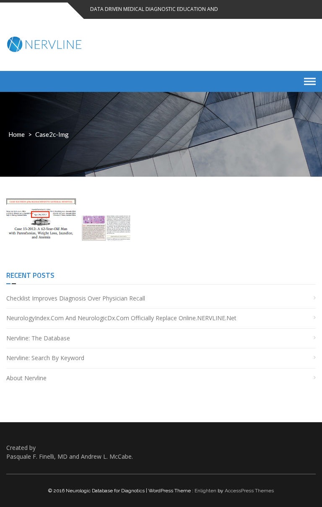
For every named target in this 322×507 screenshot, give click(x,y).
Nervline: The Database (38, 338)
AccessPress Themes (249, 491)
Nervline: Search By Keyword (45, 358)
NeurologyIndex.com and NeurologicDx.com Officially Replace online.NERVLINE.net (121, 318)
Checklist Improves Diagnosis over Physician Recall (75, 298)
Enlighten (205, 491)
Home (16, 134)
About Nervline (26, 378)
